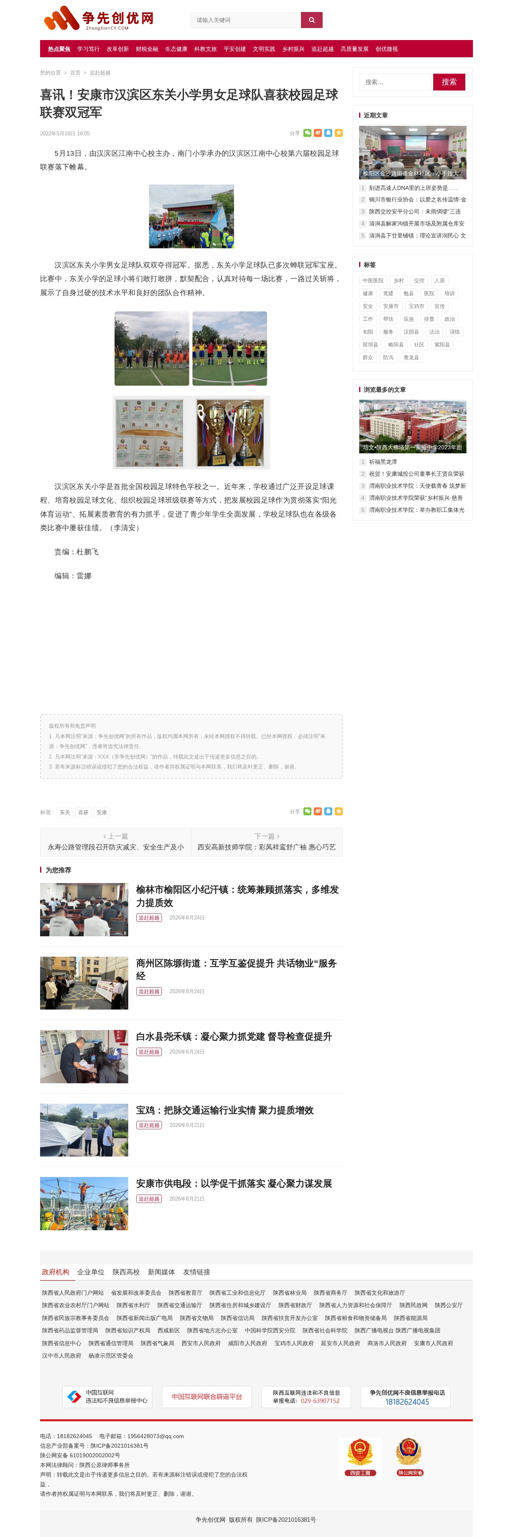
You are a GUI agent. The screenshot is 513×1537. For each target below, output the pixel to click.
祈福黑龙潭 (383, 462)
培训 (449, 293)
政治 (449, 319)
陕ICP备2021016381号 (120, 1445)
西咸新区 (169, 1330)
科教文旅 (205, 49)
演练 (455, 332)
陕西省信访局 (237, 1318)
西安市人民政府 (201, 1343)
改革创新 (118, 49)
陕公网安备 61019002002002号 (80, 1455)
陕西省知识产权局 (127, 1330)
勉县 (409, 293)
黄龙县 (411, 357)
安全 (368, 306)
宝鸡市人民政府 (294, 1343)
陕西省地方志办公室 (212, 1330)
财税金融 (147, 49)
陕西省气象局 (157, 1343)
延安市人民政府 (340, 1343)
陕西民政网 (414, 1305)
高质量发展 (355, 49)
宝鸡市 (416, 306)
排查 (429, 319)
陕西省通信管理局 (111, 1343)
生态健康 (176, 49)
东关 (65, 812)
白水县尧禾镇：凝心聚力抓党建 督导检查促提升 (236, 1036)
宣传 (439, 306)
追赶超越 (322, 49)
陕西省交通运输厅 (180, 1305)
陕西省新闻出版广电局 (145, 1318)
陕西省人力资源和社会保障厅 (355, 1305)
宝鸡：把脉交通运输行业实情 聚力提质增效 (225, 1110)
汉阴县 (411, 332)
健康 (368, 293)
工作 (368, 319)
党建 (388, 293)
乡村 (399, 281)
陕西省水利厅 (133, 1305)
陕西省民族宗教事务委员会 (75, 1318)
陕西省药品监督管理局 (70, 1330)
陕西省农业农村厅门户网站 (75, 1305)
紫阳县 (442, 345)
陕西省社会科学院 (325, 1330)
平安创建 (235, 49)
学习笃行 (88, 49)
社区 (419, 345)
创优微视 (387, 49)
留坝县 (370, 345)
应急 (409, 319)
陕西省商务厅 (330, 1293)
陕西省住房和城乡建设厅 (240, 1305)
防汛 (388, 357)
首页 (75, 73)
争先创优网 (211, 1519)
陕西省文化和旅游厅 (380, 1293)
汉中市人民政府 (61, 1355)
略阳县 (396, 345)
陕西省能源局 (411, 1318)
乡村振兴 (293, 49)
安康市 (391, 306)
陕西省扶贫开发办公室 (290, 1318)
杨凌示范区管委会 (111, 1355)
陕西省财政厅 (295, 1305)
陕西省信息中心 (61, 1343)
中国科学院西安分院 (270, 1330)
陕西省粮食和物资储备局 (356, 1318)
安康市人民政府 (433, 1343)
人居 (439, 281)
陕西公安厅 (449, 1305)
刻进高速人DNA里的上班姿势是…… (414, 188)
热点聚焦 (59, 49)
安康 (102, 812)
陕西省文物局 (197, 1318)
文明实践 (264, 49)
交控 (419, 281)
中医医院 (373, 281)
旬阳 (368, 332)
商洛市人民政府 (387, 1343)
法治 (434, 332)
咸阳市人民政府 (247, 1343)
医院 (429, 293)
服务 (388, 332)
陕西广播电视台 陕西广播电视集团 (397, 1330)
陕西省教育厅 (185, 1293)
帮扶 (388, 319)
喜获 (83, 812)
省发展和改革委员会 (136, 1293)
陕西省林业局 (290, 1293)
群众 (368, 357)
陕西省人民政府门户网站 (73, 1293)
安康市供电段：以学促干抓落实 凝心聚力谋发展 (234, 1183)
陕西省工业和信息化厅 (238, 1293)
